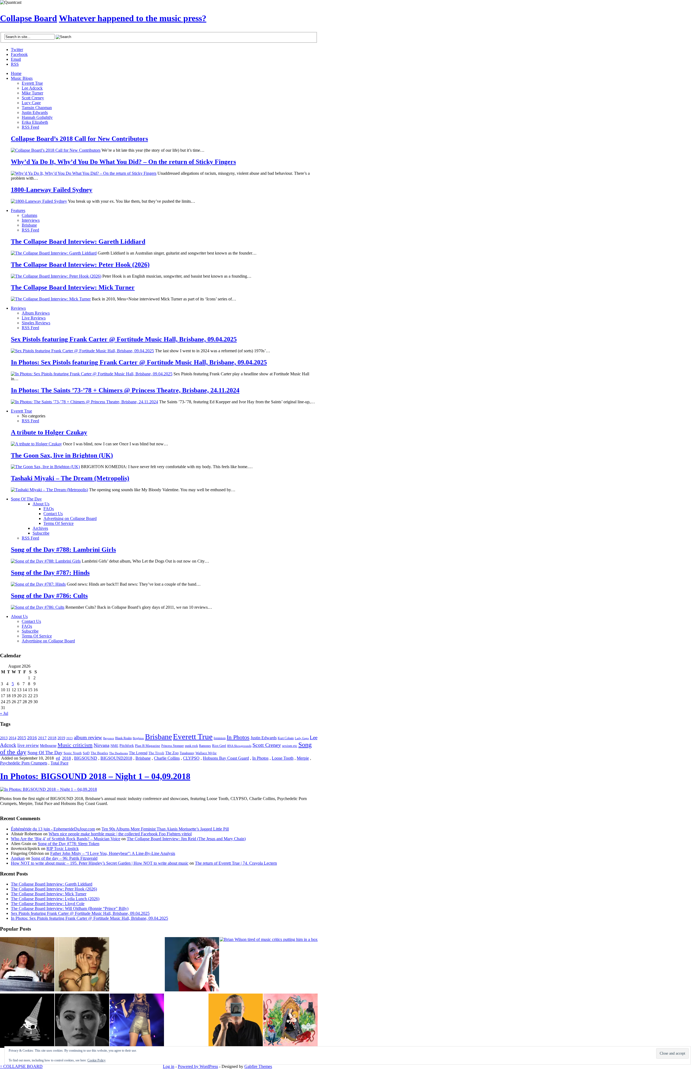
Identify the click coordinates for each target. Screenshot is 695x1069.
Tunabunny (187, 753)
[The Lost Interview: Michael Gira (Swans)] (235, 1021)
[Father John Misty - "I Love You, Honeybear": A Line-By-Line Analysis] (290, 1021)
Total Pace (59, 763)
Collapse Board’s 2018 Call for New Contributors (79, 138)
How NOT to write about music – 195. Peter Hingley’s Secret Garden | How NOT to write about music (99, 863)
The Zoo (172, 753)
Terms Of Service (58, 523)
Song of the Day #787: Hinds (50, 572)
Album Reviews (36, 313)
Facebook (19, 54)
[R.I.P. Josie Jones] (82, 1021)
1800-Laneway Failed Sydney (51, 189)
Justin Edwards (35, 112)
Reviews (18, 308)
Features (18, 210)
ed (58, 758)
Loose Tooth (282, 758)
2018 (52, 738)
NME (114, 746)
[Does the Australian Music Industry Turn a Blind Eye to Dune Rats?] (27, 1021)
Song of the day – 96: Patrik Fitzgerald (64, 858)
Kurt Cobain (286, 738)
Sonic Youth (73, 753)
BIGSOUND (85, 758)
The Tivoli (156, 753)
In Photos (238, 737)
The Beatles (99, 753)
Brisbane (29, 225)
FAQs (48, 508)
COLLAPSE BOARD (21, 1066)
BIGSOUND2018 (116, 758)
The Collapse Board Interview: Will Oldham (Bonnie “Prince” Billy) (69, 908)
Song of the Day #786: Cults (49, 595)
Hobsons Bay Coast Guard (226, 758)
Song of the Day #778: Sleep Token (68, 843)
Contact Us (53, 513)
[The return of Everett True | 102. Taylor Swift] (137, 1021)
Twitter (17, 49)
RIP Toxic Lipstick (62, 848)
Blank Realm (123, 738)
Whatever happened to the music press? (132, 18)
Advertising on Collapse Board (70, 518)
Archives (40, 528)
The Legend (138, 753)
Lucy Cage (31, 102)
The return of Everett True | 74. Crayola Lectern (236, 863)
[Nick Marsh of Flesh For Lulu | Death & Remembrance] (82, 964)
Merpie (303, 758)
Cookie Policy (96, 1060)
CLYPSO (191, 758)
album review (88, 737)
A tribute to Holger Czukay (49, 432)
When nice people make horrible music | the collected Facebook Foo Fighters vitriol (120, 834)
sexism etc (289, 746)
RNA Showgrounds (239, 745)
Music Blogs (22, 78)
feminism (220, 738)
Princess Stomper (172, 745)
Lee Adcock (32, 88)
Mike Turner (32, 93)
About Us (41, 504)
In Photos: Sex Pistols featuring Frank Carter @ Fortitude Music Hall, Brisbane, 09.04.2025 (139, 362)
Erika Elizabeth (35, 122)
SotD (86, 753)
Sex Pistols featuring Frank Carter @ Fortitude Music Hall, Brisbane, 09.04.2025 (124, 339)
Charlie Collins (167, 758)
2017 (42, 737)
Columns (29, 215)
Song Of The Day (26, 499)
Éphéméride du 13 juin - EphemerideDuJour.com (53, 829)
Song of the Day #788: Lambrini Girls (63, 549)
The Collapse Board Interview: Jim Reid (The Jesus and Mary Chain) (186, 838)
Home (16, 73)
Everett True (32, 83)
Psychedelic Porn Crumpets (23, 763)
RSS (15, 64)
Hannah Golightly (37, 117)
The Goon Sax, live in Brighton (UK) (62, 455)
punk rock (191, 746)
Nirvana (101, 745)
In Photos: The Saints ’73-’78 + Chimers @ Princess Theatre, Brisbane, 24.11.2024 (125, 390)
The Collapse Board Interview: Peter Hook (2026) (80, 264)
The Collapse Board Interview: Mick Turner (73, 287)
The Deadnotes (118, 753)
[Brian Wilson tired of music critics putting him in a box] (269, 939)
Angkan (18, 858)
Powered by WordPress (198, 1066)
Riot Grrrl (219, 746)
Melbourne (48, 745)
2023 (69, 738)
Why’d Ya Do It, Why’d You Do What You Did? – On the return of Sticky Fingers (123, 161)
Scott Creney (33, 98)
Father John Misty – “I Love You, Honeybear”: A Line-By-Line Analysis (112, 853)
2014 (12, 738)
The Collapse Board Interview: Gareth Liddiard (78, 241)
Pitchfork (126, 746)
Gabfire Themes (258, 1066)
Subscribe (41, 533)
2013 (4, 738)
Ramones (205, 746)
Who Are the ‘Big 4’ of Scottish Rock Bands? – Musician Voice (65, 838)
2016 (32, 737)
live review (28, 745)
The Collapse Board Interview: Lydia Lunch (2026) (55, 898)
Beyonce (108, 738)
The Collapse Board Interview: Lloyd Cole (47, 903)
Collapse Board (28, 18)
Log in (168, 1066)
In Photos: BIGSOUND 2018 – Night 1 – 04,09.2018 (95, 776)
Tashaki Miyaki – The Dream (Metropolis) (70, 478)
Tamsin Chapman (37, 107)
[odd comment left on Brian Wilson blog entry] (27, 964)
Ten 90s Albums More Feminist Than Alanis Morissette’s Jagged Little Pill (165, 829)
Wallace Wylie (206, 753)
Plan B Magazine (147, 746)
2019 (61, 738)
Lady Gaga (302, 738)
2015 (21, 737)
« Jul (4, 713)
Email (16, 59)
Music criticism (75, 745)
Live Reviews (34, 318)
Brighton (138, 738)
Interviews (31, 220)
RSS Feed (30, 127)
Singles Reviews (36, 323)
